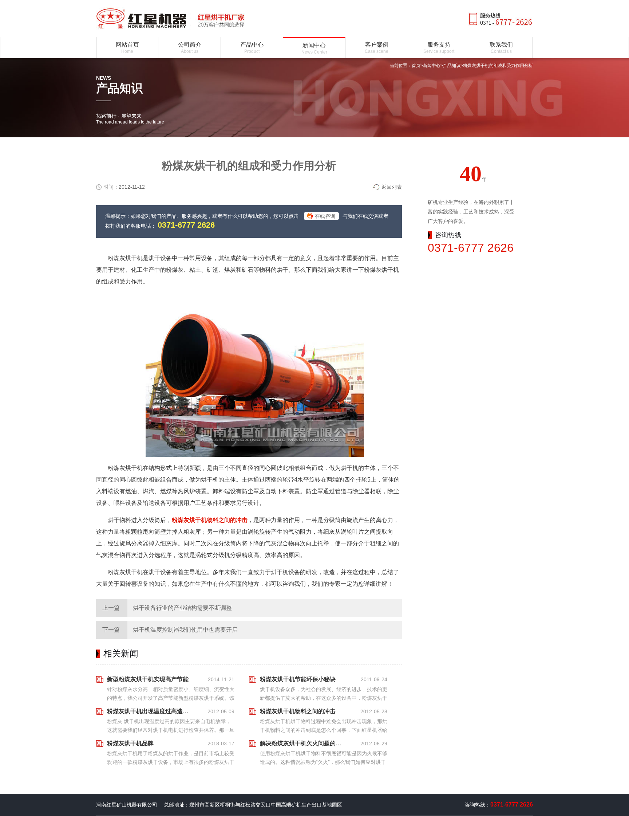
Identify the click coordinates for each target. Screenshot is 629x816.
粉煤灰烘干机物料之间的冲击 (210, 520)
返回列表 (391, 187)
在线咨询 (325, 216)
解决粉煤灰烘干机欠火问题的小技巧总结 (303, 743)
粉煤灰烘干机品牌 (130, 743)
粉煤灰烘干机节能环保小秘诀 (298, 679)
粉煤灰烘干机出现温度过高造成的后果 (150, 711)
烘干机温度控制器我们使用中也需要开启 (185, 630)
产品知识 (451, 65)
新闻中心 (431, 65)
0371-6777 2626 (186, 225)
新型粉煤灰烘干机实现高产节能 (148, 679)
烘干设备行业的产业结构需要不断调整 (182, 608)
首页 (416, 65)
